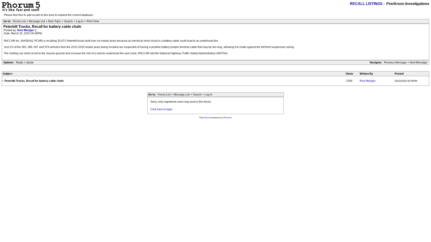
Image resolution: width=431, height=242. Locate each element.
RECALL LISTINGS (366, 4)
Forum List (19, 21)
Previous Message (395, 62)
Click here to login (161, 109)
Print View (93, 21)
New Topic (54, 21)
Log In (80, 21)
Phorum (227, 117)
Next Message (418, 62)
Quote (30, 62)
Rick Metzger (26, 30)
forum (207, 117)
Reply (19, 62)
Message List (37, 21)
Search (68, 21)
